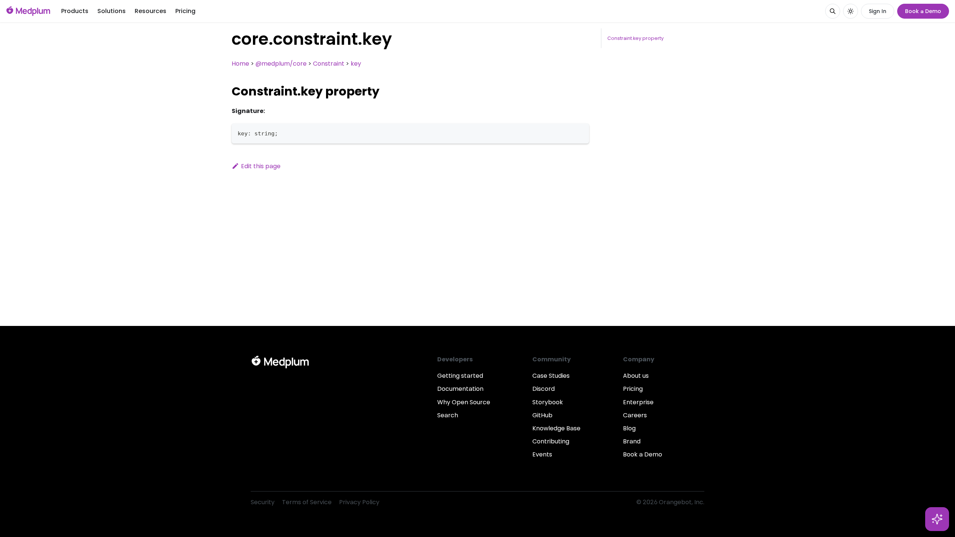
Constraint (328, 63)
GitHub (542, 415)
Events (542, 454)
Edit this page (261, 166)
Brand (632, 441)
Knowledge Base (556, 428)
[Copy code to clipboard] (580, 132)
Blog (629, 428)
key (356, 63)
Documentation (460, 388)
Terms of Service (307, 502)
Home (240, 63)
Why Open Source (463, 402)
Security (263, 502)
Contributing (550, 441)
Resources (150, 11)
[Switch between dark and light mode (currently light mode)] (850, 11)
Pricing (185, 11)
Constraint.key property (635, 38)
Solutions (111, 11)
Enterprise (638, 402)
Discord (543, 388)
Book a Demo (923, 11)
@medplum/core (281, 63)
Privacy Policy (359, 502)
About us (636, 375)
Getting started (460, 375)
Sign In (877, 11)
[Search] (832, 11)
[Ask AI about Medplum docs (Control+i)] (937, 519)
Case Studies (551, 375)
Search (447, 415)
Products (74, 11)
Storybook (547, 402)
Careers (635, 415)
